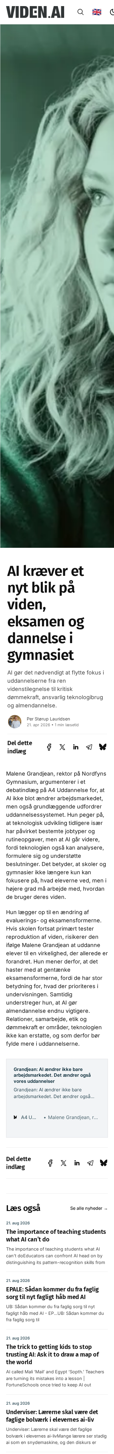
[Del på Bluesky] (102, 747)
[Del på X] (62, 747)
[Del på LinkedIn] (75, 747)
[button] (80, 12)
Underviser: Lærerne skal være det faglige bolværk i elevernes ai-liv (52, 1415)
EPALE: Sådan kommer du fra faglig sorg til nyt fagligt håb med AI (52, 1293)
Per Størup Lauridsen (48, 718)
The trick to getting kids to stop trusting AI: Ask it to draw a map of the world (52, 1354)
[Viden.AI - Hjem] (35, 12)
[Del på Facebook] (49, 747)
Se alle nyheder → (89, 1208)
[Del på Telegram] (89, 747)
